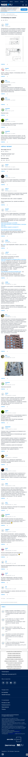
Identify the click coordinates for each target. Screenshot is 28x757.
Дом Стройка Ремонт (11, 14)
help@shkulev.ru (11, 733)
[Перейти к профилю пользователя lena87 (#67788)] (2, 549)
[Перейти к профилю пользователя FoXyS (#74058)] (2, 469)
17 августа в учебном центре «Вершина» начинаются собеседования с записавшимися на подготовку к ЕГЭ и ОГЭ (15, 644)
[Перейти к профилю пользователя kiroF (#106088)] (2, 81)
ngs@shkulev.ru (18, 730)
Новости (16, 1)
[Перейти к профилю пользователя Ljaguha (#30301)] (2, 120)
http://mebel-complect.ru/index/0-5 (9, 227)
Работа (11, 1)
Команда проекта (6, 704)
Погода (21, 1)
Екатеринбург (5, 692)
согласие (12, 10)
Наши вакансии (5, 707)
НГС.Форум (3, 14)
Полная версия (5, 671)
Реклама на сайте (6, 702)
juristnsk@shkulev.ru (17, 732)
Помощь (4, 709)
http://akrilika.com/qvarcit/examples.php (11, 229)
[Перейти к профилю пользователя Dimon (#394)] (2, 456)
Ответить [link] (3, 64)
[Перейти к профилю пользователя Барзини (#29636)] (2, 69)
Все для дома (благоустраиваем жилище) (9, 15)
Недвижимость (4, 1)
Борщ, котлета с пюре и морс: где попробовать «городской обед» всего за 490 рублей (15, 628)
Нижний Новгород (6, 694)
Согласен (24, 9)
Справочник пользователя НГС (9, 674)
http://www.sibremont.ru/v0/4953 (9, 223)
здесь (4, 244)
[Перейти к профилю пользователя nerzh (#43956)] (2, 176)
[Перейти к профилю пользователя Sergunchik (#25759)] (2, 109)
